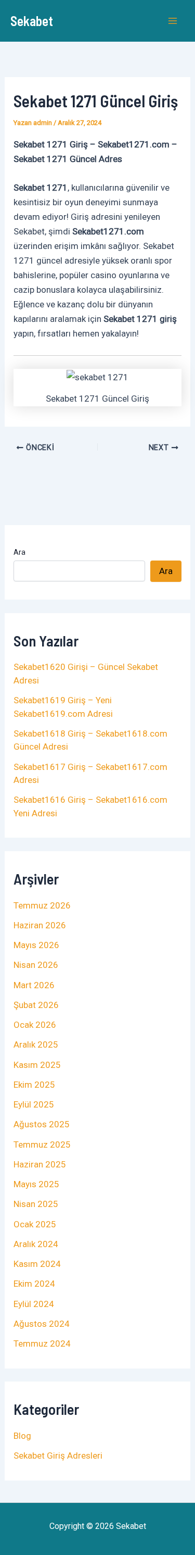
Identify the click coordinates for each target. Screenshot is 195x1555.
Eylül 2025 (34, 1104)
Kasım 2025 (37, 1065)
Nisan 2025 (36, 1204)
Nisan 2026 (36, 965)
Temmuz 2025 (42, 1144)
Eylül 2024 (34, 1304)
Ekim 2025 (34, 1084)
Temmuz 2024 (42, 1343)
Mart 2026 (34, 985)
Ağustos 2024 (42, 1323)
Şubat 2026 (36, 1005)
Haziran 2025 (40, 1164)
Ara (19, 552)
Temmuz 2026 (42, 905)
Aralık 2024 (36, 1244)
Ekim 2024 (34, 1283)
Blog (22, 1435)
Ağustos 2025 (42, 1124)
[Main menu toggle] (173, 21)
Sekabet (31, 21)
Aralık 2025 (36, 1044)
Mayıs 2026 (36, 945)
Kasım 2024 (37, 1264)
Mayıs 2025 (36, 1184)
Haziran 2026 (40, 925)
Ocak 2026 (35, 1024)
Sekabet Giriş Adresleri (58, 1455)
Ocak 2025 (35, 1224)
